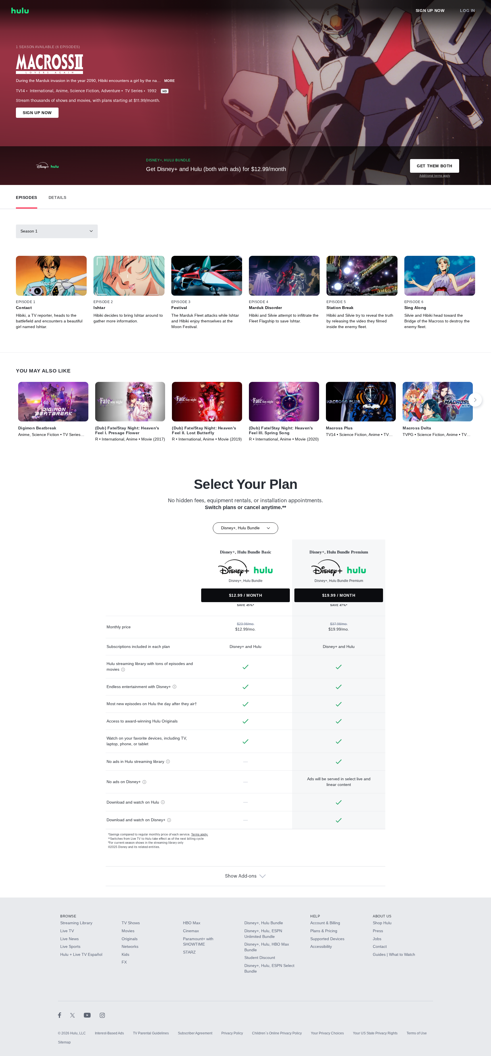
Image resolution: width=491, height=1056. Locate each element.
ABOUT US (382, 916)
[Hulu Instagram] (102, 1015)
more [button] (169, 81)
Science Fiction (84, 91)
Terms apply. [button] (199, 834)
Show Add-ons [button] (241, 876)
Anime (62, 91)
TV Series (134, 91)
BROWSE (68, 916)
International (41, 91)
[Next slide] (475, 400)
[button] (26, 196)
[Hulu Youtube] (92, 1015)
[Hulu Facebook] (64, 1015)
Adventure (110, 91)
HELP (315, 916)
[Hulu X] (77, 1015)
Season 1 (29, 231)
